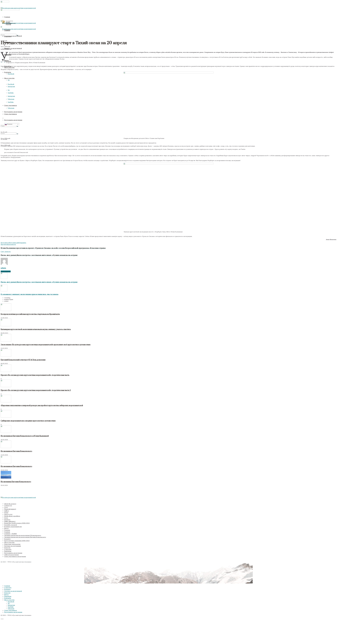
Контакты (7, 72)
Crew (6, 507)
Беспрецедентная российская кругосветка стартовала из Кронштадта (30, 314)
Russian (9, 124)
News (6, 518)
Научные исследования (12, 546)
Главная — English (10, 533)
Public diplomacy (9, 521)
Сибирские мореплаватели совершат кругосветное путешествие (28, 421)
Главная (7, 17)
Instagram (11, 96)
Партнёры (7, 551)
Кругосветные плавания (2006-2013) (16, 540)
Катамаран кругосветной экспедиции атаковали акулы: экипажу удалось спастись (36, 329)
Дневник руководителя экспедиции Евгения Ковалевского (25, 537)
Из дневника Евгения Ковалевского (16, 482)
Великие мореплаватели (13, 526)
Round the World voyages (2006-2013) (17, 523)
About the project (10, 504)
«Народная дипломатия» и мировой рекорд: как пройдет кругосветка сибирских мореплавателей (42, 405)
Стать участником (10, 114)
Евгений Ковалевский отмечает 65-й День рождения (23, 360)
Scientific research (10, 525)
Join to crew (8, 514)
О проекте (7, 549)
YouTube (11, 93)
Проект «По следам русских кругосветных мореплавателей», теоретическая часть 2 (36, 390)
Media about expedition (12, 516)
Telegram (11, 108)
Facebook (11, 84)
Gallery (6, 511)
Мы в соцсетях (9, 78)
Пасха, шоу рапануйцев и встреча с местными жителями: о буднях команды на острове (39, 282)
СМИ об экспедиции (11, 555)
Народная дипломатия (12, 544)
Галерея (7, 530)
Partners (7, 519)
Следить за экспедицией (13, 48)
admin (3, 268)
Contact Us (8, 505)
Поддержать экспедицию (13, 553)
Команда (7, 539)
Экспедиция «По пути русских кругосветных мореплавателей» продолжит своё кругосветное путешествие (46, 344)
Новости (7, 54)
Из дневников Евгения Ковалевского (16, 451)
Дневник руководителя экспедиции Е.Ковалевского (22, 535)
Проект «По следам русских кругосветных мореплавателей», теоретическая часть (35, 375)
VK (9, 80)
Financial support (10, 509)
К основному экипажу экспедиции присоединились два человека (29, 294)
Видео (6, 60)
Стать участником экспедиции (15, 556)
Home (3, 49)
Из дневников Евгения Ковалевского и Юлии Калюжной (25, 436)
